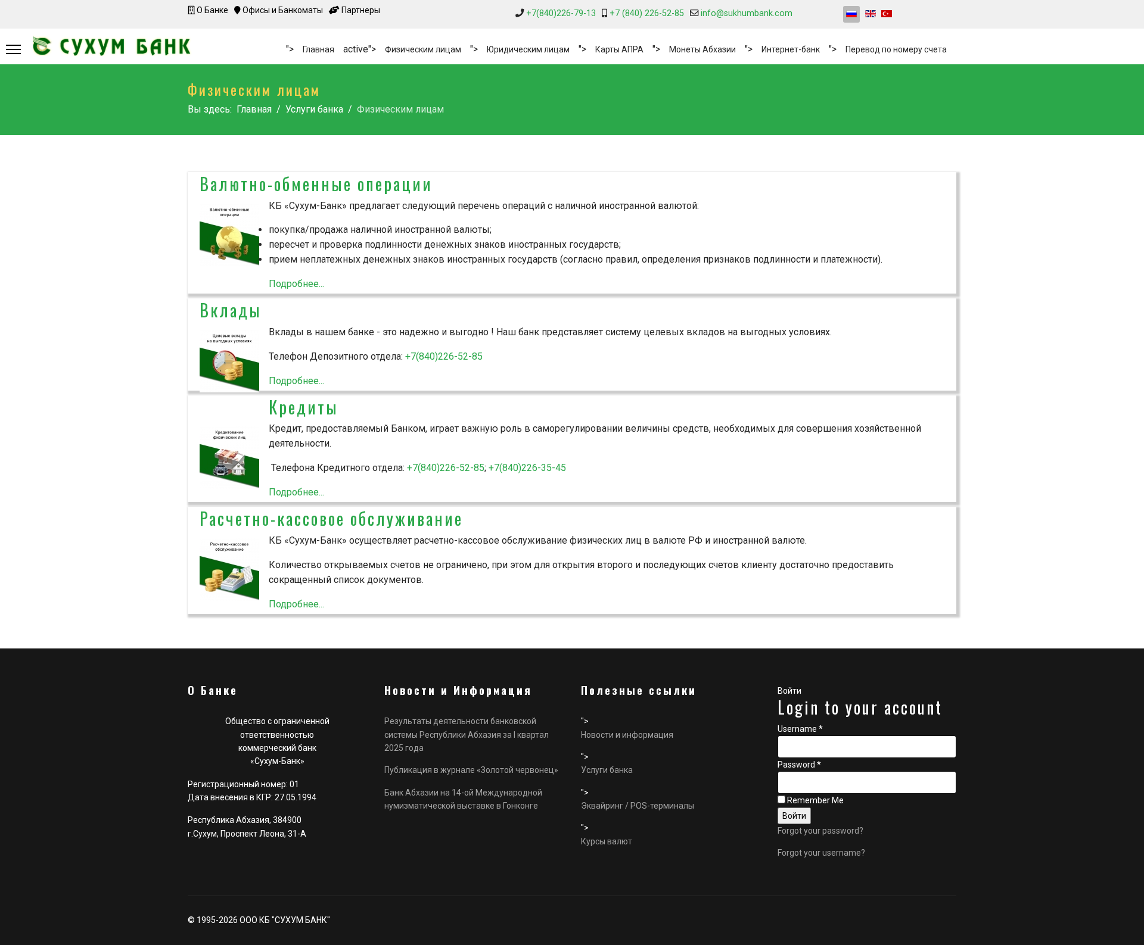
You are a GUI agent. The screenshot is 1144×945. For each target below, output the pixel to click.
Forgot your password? (820, 830)
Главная (318, 49)
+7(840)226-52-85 (444, 356)
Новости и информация (627, 735)
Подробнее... (296, 283)
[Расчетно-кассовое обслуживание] (229, 569)
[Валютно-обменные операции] (229, 235)
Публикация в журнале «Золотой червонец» (471, 770)
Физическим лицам (423, 49)
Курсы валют (606, 841)
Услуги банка (607, 770)
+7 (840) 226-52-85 (647, 13)
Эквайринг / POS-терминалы (637, 805)
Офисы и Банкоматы (282, 10)
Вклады (231, 310)
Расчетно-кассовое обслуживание (331, 518)
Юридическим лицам (528, 49)
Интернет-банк (790, 49)
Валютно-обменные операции (316, 183)
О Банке (211, 10)
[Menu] (13, 49)
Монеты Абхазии (702, 49)
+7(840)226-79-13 (561, 13)
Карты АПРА (619, 49)
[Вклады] (229, 361)
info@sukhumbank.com (746, 13)
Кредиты (303, 407)
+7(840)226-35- (522, 467)
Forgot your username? (821, 852)
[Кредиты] (229, 457)
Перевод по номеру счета (896, 49)
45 (560, 467)
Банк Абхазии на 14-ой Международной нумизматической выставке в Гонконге (463, 799)
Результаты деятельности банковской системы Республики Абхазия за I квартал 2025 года (466, 734)
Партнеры (360, 10)
